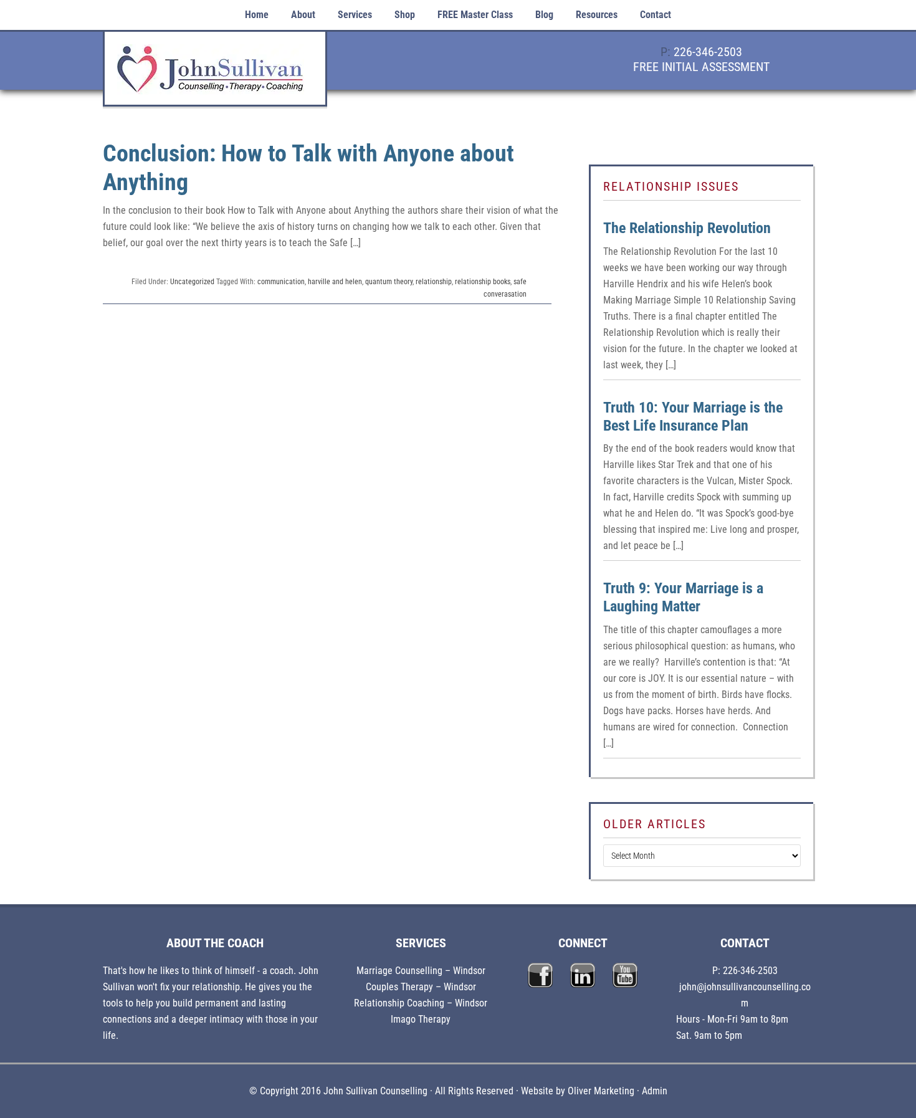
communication (281, 281)
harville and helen (335, 281)
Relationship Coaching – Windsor (420, 1003)
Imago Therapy (421, 1019)
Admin (654, 1091)
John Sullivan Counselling (215, 75)
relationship (434, 281)
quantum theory (389, 281)
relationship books (482, 281)
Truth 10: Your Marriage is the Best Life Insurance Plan (693, 416)
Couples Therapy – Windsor (421, 987)
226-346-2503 (708, 51)
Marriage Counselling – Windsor (420, 971)
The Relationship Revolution (687, 228)
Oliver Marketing (601, 1091)
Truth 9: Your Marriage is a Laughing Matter (683, 597)
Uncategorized (192, 281)
